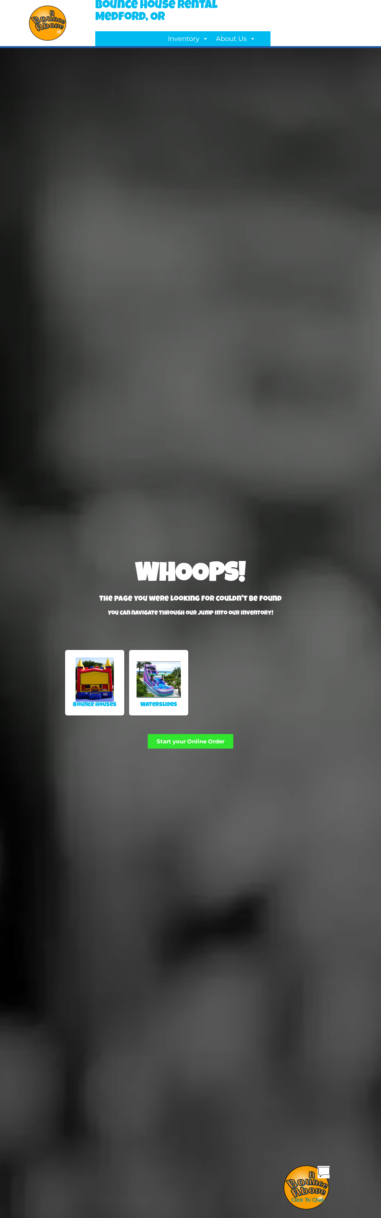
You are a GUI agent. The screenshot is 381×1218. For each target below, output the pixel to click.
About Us (231, 39)
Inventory (183, 39)
